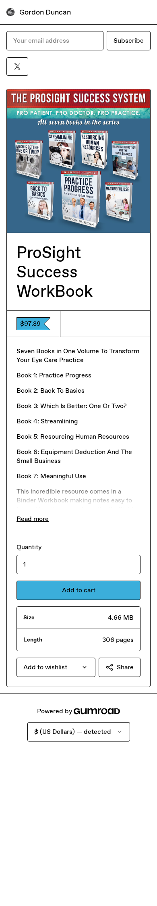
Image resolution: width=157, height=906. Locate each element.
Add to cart (78, 590)
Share (125, 667)
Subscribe (129, 40)
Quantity (29, 547)
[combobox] (56, 667)
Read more (33, 519)
